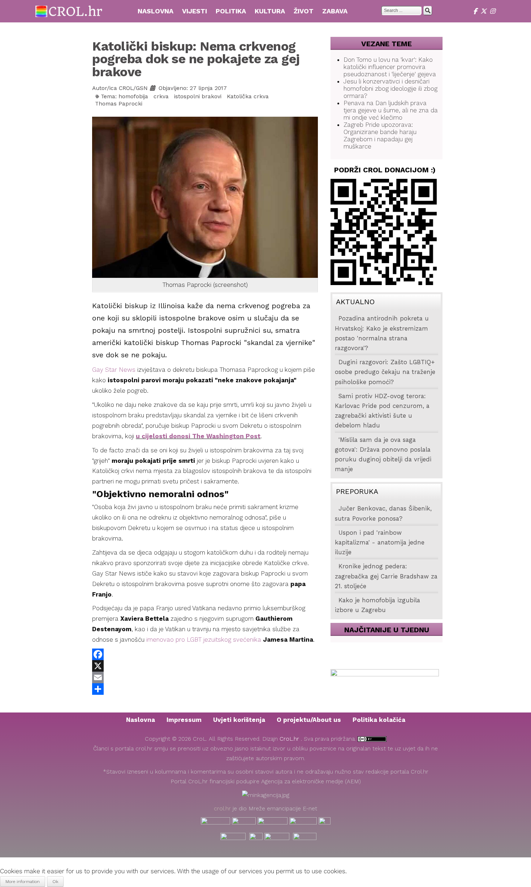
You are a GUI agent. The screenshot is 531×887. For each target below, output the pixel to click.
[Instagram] (493, 11)
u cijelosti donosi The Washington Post (198, 436)
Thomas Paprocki (118, 103)
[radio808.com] (256, 838)
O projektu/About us (309, 719)
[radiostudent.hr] (233, 838)
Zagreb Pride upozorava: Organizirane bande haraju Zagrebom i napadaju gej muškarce (380, 135)
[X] (485, 11)
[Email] (205, 677)
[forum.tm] (215, 823)
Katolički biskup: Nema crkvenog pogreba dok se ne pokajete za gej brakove (196, 59)
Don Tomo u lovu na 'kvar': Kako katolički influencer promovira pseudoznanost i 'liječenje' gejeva (390, 67)
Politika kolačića (379, 719)
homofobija (133, 96)
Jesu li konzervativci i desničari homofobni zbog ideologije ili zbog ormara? (390, 88)
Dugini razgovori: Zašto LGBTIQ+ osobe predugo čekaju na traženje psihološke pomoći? (385, 372)
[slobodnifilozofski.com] (276, 838)
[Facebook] (476, 11)
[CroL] (69, 10)
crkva (161, 96)
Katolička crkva (248, 96)
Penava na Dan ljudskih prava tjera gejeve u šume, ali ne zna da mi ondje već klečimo (391, 110)
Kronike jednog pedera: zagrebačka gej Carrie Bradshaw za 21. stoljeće (386, 576)
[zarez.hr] (304, 838)
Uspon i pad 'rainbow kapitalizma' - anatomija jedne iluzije (379, 542)
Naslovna (140, 719)
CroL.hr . (292, 739)
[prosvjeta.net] (244, 823)
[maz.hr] (325, 823)
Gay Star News (113, 369)
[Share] (205, 689)
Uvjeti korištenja (239, 719)
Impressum (184, 719)
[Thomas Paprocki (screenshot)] (205, 196)
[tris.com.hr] (273, 823)
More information (22, 881)
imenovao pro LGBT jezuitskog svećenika (203, 639)
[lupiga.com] (303, 823)
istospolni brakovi (197, 96)
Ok (55, 881)
